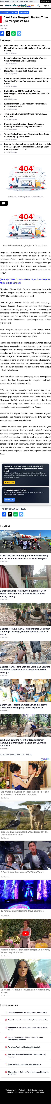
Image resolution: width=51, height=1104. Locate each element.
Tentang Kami (11, 1090)
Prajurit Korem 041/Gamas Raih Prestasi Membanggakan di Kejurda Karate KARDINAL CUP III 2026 (27, 93)
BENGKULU (5, 13)
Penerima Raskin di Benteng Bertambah (24, 1047)
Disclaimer (40, 1092)
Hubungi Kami (9, 482)
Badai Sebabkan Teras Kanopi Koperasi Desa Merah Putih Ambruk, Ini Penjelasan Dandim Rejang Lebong (27, 48)
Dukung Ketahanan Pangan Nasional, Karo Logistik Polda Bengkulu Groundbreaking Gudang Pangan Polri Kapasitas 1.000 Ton (27, 146)
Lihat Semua (45, 1)
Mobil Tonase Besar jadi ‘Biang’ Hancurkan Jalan (28, 1020)
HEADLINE (13, 13)
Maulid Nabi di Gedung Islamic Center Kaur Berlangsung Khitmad (25, 1038)
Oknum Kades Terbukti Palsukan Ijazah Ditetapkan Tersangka (28, 1073)
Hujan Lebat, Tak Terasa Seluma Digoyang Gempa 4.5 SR (28, 1028)
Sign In (46, 6)
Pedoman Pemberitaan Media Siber (20, 1092)
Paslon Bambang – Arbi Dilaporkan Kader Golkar (27, 1012)
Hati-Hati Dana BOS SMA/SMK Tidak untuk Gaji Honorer (27, 1056)
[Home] (19, 5)
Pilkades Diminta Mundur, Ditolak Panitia (24, 1064)
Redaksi (22, 1090)
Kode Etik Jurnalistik (35, 1090)
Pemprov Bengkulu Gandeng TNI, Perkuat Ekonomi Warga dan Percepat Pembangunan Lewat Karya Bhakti (27, 81)
